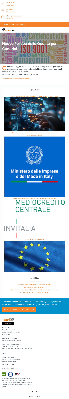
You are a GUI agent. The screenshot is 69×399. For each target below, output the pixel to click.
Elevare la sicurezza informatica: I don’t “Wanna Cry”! (34, 284)
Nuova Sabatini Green (34, 135)
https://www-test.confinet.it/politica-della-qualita (15, 78)
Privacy (31, 396)
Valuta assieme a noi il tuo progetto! (19, 309)
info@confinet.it (10, 357)
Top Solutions (10, 18)
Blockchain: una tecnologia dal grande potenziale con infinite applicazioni (34, 290)
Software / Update (11, 12)
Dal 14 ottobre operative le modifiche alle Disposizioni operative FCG (34, 198)
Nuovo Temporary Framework (34, 239)
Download (5, 24)
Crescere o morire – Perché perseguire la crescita (34, 292)
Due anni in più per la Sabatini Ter (34, 287)
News (12, 24)
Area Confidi (9, 9)
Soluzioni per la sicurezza (13, 16)
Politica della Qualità (8, 368)
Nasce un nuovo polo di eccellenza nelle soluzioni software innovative (34, 133)
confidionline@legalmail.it (12, 359)
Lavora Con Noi (10, 2)
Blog (16, 24)
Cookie (38, 396)
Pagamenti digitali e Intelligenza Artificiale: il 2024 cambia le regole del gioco (34, 96)
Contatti (22, 24)
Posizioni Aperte (10, 5)
